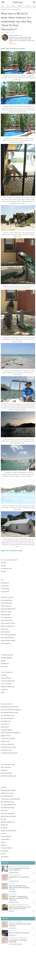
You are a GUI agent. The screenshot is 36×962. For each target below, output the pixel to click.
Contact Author (12, 43)
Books (13, 6)
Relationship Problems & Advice (19, 866)
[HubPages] (18, 2)
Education (27, 6)
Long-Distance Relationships (18, 938)
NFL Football (13, 894)
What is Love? (13, 930)
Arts (2, 6)
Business (20, 6)
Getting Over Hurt (14, 875)
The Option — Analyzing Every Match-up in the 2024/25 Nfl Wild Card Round (18, 898)
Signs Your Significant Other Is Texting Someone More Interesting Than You (19, 887)
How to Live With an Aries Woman (19, 933)
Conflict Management (15, 922)
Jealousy (12, 883)
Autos (7, 6)
